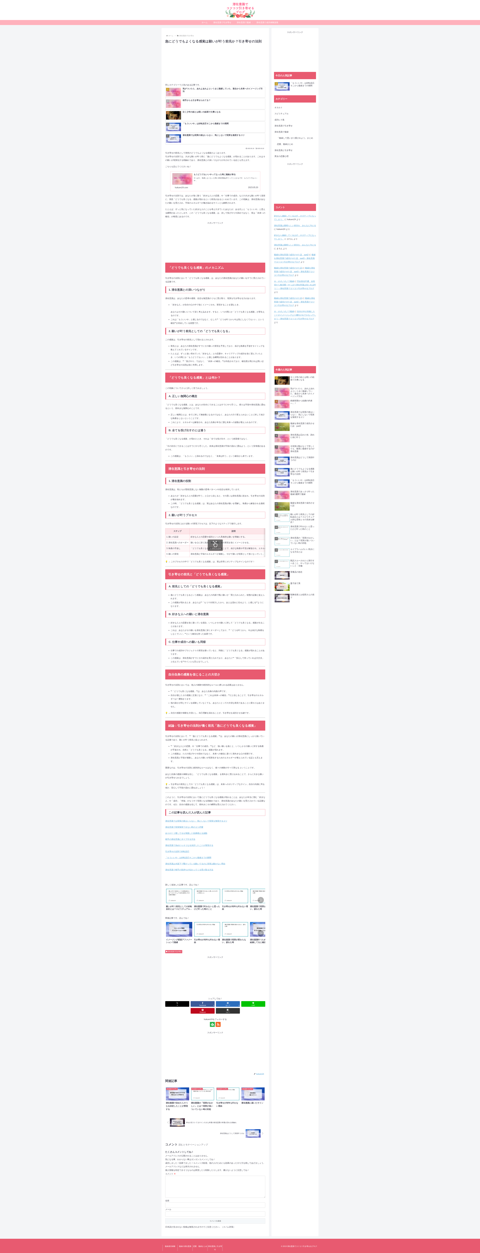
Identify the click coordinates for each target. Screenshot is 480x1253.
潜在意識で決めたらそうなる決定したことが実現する (189, 845)
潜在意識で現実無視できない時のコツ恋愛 (184, 827)
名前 (167, 1201)
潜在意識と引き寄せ (215, 1247)
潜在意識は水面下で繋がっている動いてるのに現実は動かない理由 (195, 864)
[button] (261, 900)
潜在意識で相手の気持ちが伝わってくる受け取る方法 (189, 870)
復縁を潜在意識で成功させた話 (288, 268)
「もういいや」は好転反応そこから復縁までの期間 (188, 858)
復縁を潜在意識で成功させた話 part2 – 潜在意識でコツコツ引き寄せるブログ (294, 302)
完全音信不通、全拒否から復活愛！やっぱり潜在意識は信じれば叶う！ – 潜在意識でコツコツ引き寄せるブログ (295, 285)
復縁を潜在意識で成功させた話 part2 (291, 255)
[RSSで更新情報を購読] (218, 1024)
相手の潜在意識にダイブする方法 (180, 839)
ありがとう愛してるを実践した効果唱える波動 (186, 833)
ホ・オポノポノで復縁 (284, 281)
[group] (179, 900)
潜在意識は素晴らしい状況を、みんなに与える (295, 225)
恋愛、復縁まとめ (200, 1246)
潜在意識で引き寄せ (175, 951)
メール (168, 1209)
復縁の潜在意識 (185, 1246)
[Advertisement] (215, 62)
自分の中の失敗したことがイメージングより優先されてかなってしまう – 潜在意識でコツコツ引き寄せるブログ (295, 315)
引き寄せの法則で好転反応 (177, 851)
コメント (170, 1174)
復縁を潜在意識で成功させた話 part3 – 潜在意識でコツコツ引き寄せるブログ (295, 258)
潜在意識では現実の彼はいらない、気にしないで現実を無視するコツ (196, 821)
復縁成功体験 (170, 1246)
